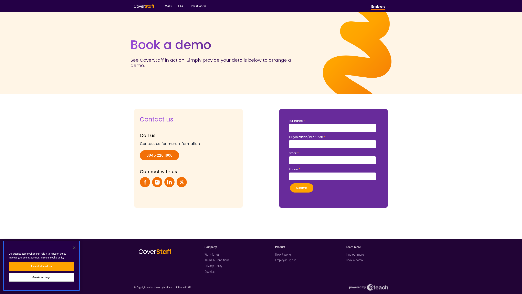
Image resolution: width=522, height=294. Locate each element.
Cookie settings (41, 277)
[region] (41, 266)
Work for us (212, 254)
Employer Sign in (285, 260)
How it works (283, 254)
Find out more (355, 254)
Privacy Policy (213, 266)
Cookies (210, 272)
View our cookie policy (52, 257)
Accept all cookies (41, 266)
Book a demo (354, 260)
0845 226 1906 (159, 155)
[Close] (74, 247)
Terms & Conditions (217, 260)
